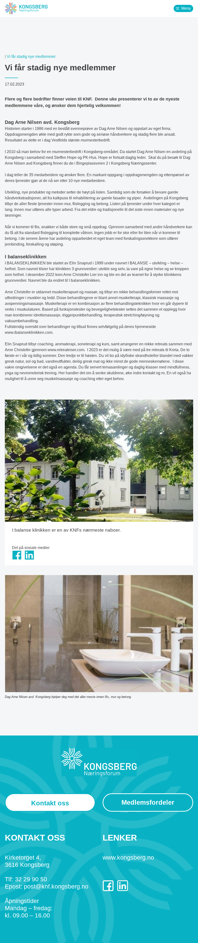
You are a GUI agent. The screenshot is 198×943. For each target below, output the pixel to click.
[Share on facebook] (16, 559)
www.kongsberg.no (128, 857)
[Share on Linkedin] (29, 559)
